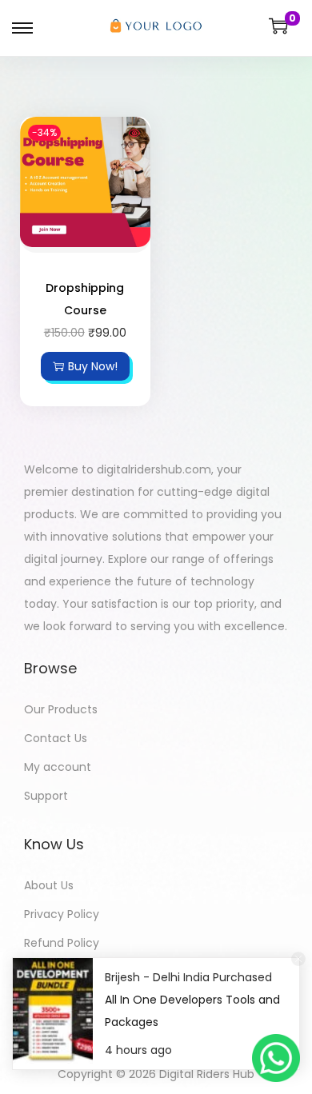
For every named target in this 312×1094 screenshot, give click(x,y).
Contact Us (55, 738)
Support (46, 796)
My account (57, 767)
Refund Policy (61, 943)
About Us (49, 885)
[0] (278, 25)
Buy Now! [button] (93, 366)
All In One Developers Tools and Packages (192, 1011)
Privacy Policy (61, 914)
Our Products (61, 709)
